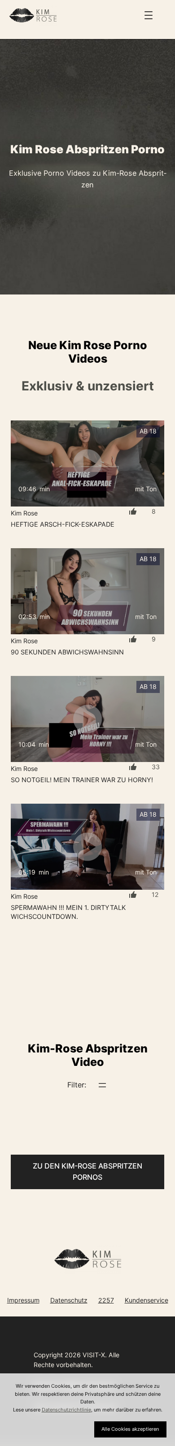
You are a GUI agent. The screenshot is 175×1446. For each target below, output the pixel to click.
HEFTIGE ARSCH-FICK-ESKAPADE (62, 524)
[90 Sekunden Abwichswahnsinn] (87, 591)
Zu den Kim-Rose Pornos (87, 1171)
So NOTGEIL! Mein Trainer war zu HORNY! (82, 780)
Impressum (23, 1300)
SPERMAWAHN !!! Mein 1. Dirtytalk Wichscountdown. (68, 912)
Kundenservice (146, 1300)
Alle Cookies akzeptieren (130, 1429)
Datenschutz (69, 1300)
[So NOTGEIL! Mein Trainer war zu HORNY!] (87, 719)
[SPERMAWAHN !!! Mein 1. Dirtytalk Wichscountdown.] (87, 847)
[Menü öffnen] (148, 15)
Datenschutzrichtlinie (66, 1410)
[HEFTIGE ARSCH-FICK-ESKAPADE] (87, 463)
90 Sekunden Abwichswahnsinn (67, 652)
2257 (106, 1300)
